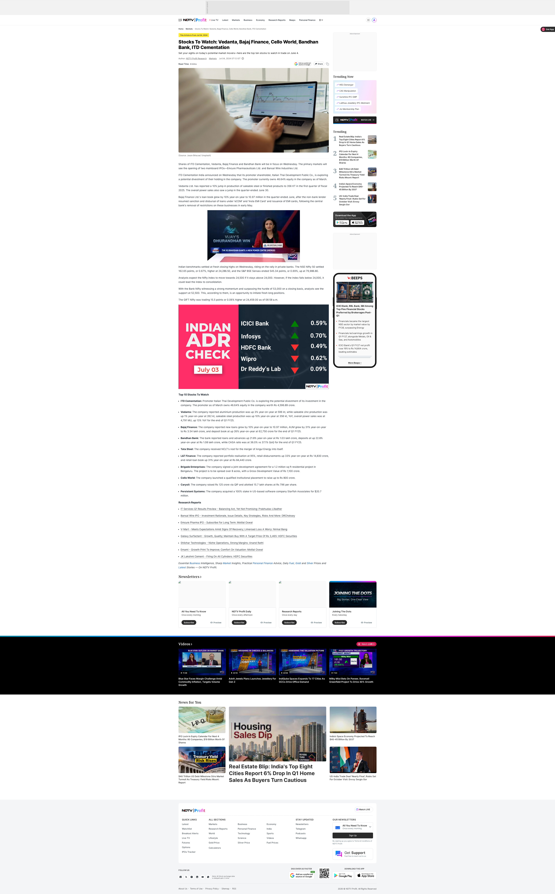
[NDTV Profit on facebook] (180, 877)
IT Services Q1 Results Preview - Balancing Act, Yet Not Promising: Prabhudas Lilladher (231, 508)
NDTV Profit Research (196, 58)
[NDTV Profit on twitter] (186, 877)
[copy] (327, 64)
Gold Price (214, 842)
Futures (186, 842)
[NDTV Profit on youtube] (202, 877)
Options (186, 847)
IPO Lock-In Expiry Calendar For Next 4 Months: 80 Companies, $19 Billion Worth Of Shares (201, 739)
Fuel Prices (272, 842)
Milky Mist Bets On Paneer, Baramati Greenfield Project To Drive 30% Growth (351, 680)
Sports (270, 833)
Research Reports (277, 20)
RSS (234, 888)
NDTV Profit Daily (241, 611)
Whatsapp (301, 838)
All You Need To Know (194, 611)
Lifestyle (213, 838)
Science (242, 838)
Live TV (214, 20)
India (269, 828)
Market (227, 563)
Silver (310, 563)
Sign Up (353, 835)
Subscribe (189, 622)
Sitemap (225, 888)
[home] (194, 18)
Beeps (292, 20)
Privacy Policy (212, 888)
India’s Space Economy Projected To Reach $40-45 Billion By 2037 (352, 738)
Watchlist (187, 828)
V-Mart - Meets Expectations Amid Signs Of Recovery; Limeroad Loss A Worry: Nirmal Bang (234, 529)
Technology (244, 833)
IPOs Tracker (189, 852)
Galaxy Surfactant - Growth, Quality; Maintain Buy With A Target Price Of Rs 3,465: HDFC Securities (239, 536)
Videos (270, 838)
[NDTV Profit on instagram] (191, 877)
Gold (298, 563)
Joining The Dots (341, 611)
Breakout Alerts (190, 833)
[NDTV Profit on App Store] (366, 875)
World (212, 833)
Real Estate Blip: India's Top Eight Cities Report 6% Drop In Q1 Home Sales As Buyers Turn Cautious (272, 773)
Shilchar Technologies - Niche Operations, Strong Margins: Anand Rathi (222, 542)
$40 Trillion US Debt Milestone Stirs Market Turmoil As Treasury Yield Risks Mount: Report (201, 779)
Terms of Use (196, 888)
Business (248, 20)
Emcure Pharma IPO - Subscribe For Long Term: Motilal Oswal (217, 522)
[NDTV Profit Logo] (193, 810)
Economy (260, 20)
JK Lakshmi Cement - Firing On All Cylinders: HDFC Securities (216, 556)
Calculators (215, 847)
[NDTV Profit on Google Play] (343, 875)
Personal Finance (307, 20)
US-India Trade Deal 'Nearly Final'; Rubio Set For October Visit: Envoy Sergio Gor (353, 778)
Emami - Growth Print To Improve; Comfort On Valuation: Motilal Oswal (222, 549)
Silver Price (244, 842)
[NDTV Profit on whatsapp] (208, 877)
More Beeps (354, 363)
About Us (182, 888)
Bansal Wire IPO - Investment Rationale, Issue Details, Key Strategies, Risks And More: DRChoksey (238, 515)
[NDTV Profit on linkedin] (197, 877)
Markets (236, 20)
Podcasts (301, 833)
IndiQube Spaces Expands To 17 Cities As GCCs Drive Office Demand (302, 680)
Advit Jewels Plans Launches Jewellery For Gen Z (252, 680)
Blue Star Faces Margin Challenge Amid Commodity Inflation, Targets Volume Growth (200, 681)
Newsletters (302, 824)
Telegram (301, 828)
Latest (225, 20)
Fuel (291, 563)
